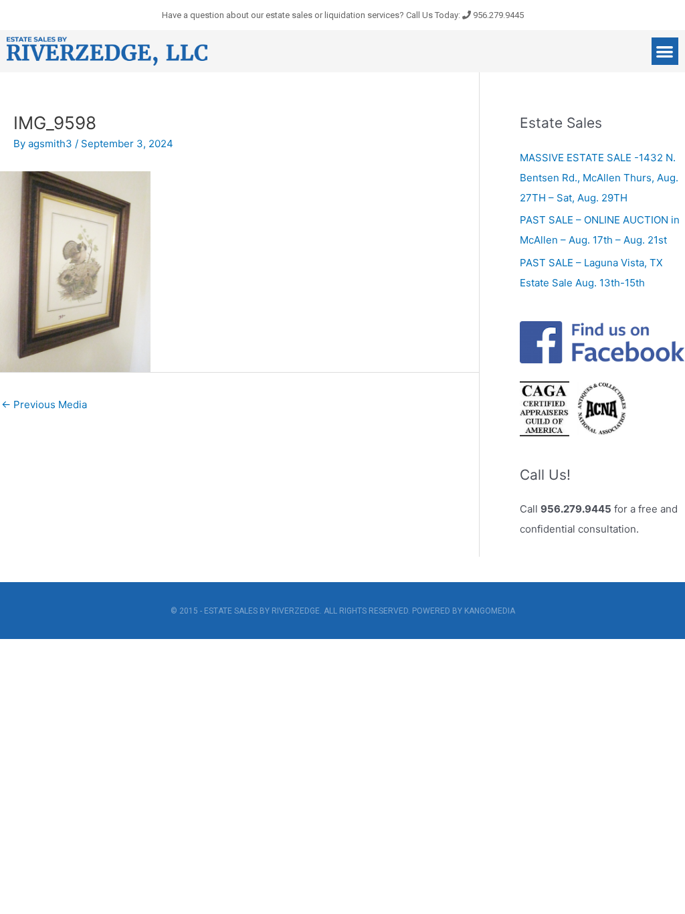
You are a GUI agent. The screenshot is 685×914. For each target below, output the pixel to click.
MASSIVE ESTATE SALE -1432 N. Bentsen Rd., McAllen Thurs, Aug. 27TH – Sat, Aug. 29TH (599, 177)
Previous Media (44, 404)
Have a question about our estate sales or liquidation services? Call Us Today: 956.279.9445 (343, 15)
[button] (665, 51)
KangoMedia (489, 611)
